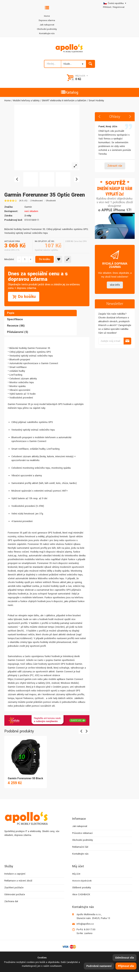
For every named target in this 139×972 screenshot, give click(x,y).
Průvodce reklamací (82, 833)
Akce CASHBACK (81, 894)
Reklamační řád (80, 847)
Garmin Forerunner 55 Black (25, 778)
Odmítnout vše (124, 957)
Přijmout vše (126, 966)
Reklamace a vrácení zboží (18, 880)
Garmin (28, 207)
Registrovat (119, 7)
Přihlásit (107, 7)
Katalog (71, 92)
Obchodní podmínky (47, 29)
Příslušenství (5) (17, 332)
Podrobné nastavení (98, 966)
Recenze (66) (16, 326)
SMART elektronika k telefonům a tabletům (64, 100)
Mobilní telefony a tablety (26, 100)
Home (47, 16)
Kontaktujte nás (47, 33)
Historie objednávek (82, 880)
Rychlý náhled (25, 753)
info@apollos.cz (85, 924)
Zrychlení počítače (14, 887)
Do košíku (44, 259)
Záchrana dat (11, 901)
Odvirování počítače (14, 894)
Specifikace (15, 319)
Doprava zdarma (47, 20)
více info (115, 285)
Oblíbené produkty (81, 887)
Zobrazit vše (115, 166)
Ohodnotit (51, 200)
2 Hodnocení (36, 200)
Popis (10, 313)
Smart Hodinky (96, 100)
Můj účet (76, 873)
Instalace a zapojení (14, 873)
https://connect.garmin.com (22, 679)
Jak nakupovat (47, 24)
